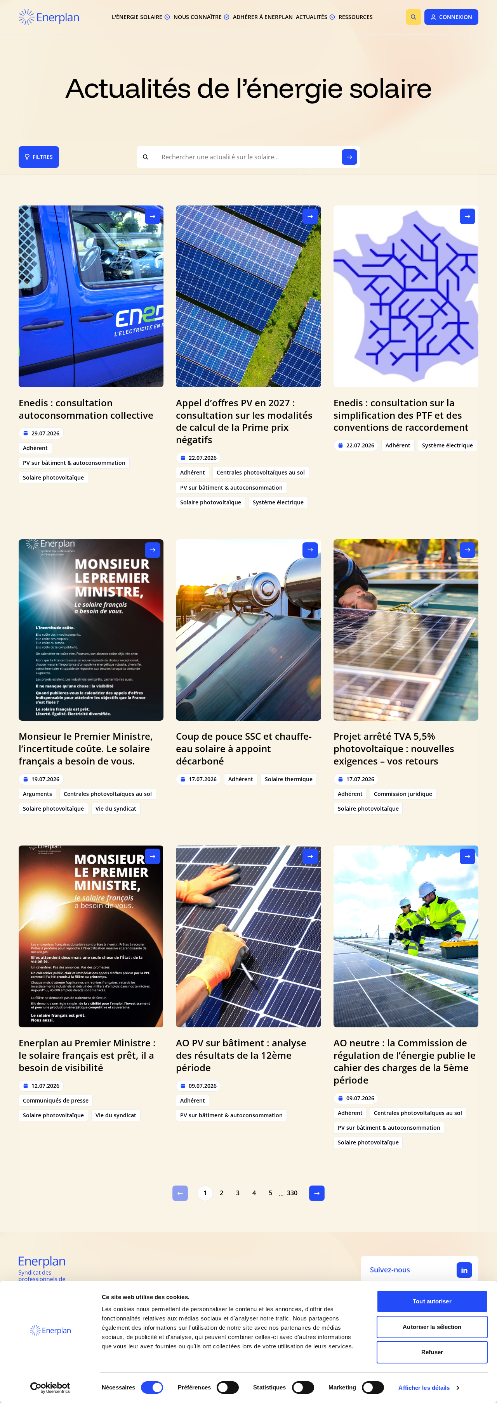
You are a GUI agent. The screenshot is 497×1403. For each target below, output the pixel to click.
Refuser (432, 1352)
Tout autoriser (432, 1301)
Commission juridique (403, 793)
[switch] (228, 1387)
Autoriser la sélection (432, 1327)
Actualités (311, 17)
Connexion (455, 17)
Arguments (37, 793)
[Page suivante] (317, 1193)
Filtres (43, 156)
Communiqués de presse (56, 1100)
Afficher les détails (424, 1387)
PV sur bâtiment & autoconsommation (74, 462)
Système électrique (278, 502)
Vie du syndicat (116, 808)
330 (292, 1193)
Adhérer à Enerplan (263, 17)
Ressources (356, 17)
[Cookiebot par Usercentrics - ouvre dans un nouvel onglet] (50, 1388)
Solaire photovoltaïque (53, 477)
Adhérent (35, 448)
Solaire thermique (289, 779)
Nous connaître (198, 17)
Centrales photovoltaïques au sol (261, 472)
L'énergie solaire (137, 17)
